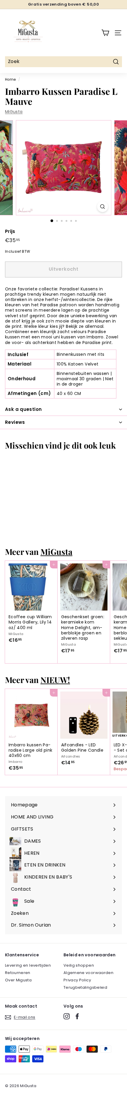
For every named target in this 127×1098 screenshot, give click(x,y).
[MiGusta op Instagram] (67, 1016)
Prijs (10, 231)
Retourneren (17, 972)
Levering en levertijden (28, 965)
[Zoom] (102, 206)
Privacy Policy (77, 980)
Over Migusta (18, 980)
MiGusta (13, 112)
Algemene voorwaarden (88, 972)
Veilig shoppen (79, 965)
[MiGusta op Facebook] (77, 1016)
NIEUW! (55, 679)
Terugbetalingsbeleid (85, 987)
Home (10, 79)
